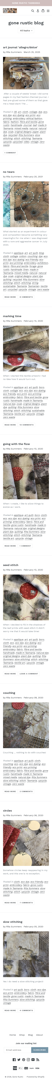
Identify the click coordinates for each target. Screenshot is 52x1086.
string (35, 283)
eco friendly (31, 259)
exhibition (42, 263)
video (26, 141)
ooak (10, 131)
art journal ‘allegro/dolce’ (20, 47)
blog (41, 253)
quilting (7, 279)
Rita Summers (26, 135)
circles (7, 810)
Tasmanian (33, 286)
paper (35, 131)
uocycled (12, 289)
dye (40, 112)
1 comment (10, 153)
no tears (8, 171)
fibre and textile (28, 121)
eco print (30, 115)
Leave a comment (29, 674)
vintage (34, 141)
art (19, 112)
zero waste (43, 289)
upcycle (7, 141)
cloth (25, 112)
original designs (23, 131)
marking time (12, 316)
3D (15, 112)
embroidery (19, 118)
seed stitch (10, 565)
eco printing (16, 263)
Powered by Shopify (35, 1077)
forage (32, 266)
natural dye (9, 404)
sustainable (9, 286)
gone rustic (17, 525)
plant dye (37, 276)
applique (18, 253)
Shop (22, 1035)
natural (33, 128)
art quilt (33, 253)
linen (25, 269)
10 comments (27, 425)
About (39, 1035)
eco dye (7, 115)
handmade (16, 125)
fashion (14, 121)
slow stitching (22, 659)
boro (41, 387)
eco (45, 112)
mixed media (21, 128)
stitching (26, 138)
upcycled (17, 141)
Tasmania (37, 138)
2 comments (26, 791)
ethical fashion (34, 118)
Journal (27, 125)
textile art (19, 414)
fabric (6, 121)
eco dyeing (18, 115)
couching (32, 256)
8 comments (26, 297)
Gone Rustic (17, 1077)
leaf (35, 125)
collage (33, 112)
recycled (12, 135)
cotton (22, 256)
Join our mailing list (26, 1043)
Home (12, 1035)
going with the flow (16, 444)
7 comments (26, 903)
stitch (17, 138)
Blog (30, 1035)
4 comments (26, 1010)
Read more (10, 297)
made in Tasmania (32, 400)
